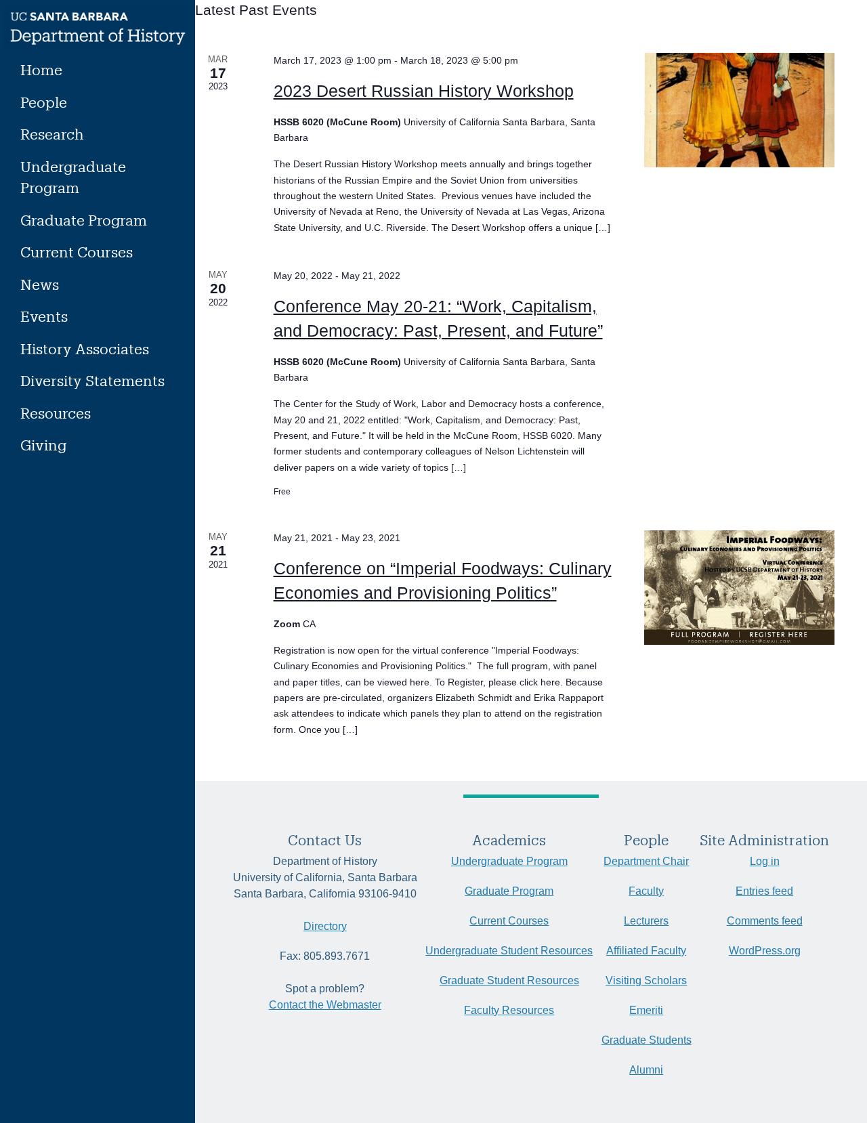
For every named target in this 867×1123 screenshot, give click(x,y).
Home (41, 69)
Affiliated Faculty (646, 950)
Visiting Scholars (646, 980)
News (39, 284)
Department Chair (646, 861)
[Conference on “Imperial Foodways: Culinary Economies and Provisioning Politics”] (739, 587)
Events (44, 316)
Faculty (646, 891)
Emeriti (646, 1010)
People (43, 101)
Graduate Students (646, 1040)
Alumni (646, 1070)
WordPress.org (765, 950)
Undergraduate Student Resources (509, 950)
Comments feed (765, 921)
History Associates (84, 348)
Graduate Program (83, 219)
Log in (765, 861)
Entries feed (764, 891)
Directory (325, 926)
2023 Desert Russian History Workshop (424, 90)
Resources (55, 412)
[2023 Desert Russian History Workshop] (739, 110)
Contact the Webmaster (325, 1005)
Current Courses (76, 251)
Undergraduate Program (73, 177)
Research (52, 133)
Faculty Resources (509, 1010)
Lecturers (646, 921)
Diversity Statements (92, 380)
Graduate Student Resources (509, 980)
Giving (43, 444)
